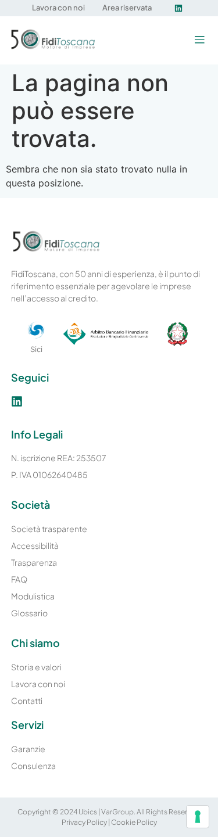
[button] (199, 40)
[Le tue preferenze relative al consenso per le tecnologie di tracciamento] (198, 817)
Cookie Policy (134, 822)
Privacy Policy (84, 822)
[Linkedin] (178, 8)
